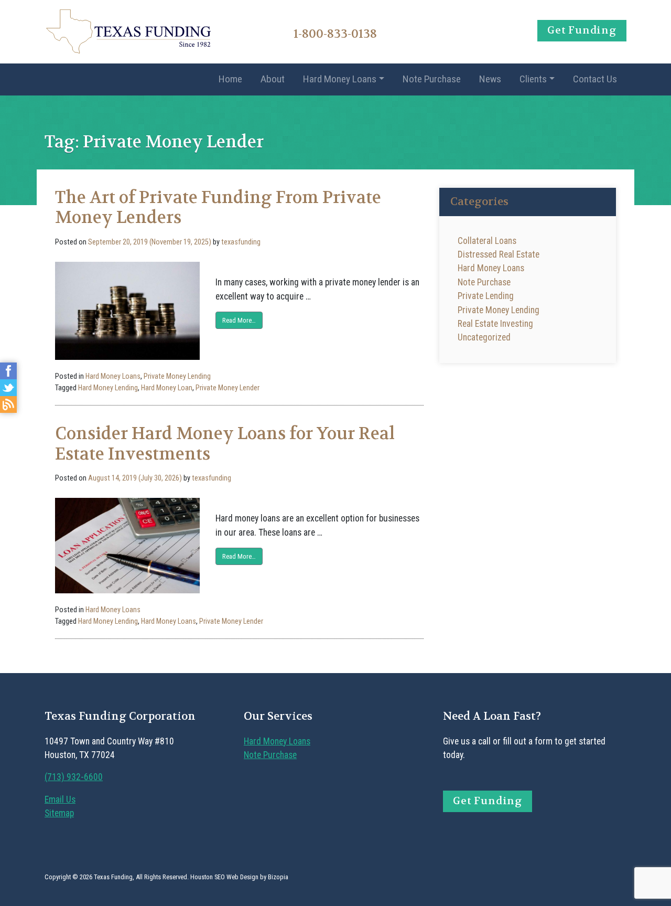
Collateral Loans (487, 241)
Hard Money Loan (166, 387)
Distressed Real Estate (498, 254)
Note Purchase (432, 79)
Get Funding (581, 30)
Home (230, 79)
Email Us (60, 799)
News (490, 79)
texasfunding (241, 242)
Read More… (239, 320)
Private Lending (486, 296)
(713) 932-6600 (74, 777)
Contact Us (595, 79)
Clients (533, 79)
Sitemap (59, 813)
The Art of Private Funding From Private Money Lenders (218, 207)
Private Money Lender (227, 387)
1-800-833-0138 (335, 33)
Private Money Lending (177, 376)
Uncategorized (484, 337)
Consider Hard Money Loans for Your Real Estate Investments (225, 443)
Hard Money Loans (339, 79)
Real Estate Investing (495, 323)
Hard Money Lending (108, 387)
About (273, 79)
